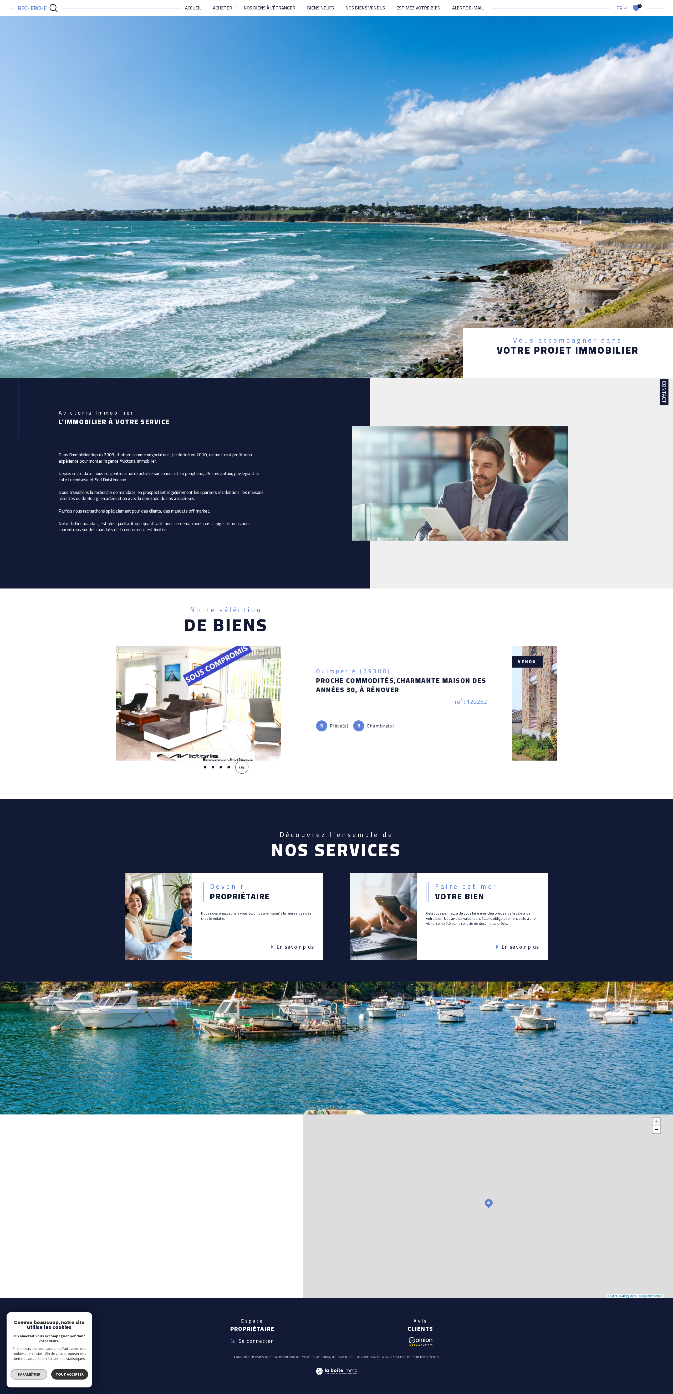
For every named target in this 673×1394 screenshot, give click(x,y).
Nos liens (399, 1357)
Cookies (434, 1357)
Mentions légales (368, 1357)
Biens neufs (320, 8)
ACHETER (222, 8)
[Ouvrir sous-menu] (236, 7)
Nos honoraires (325, 1357)
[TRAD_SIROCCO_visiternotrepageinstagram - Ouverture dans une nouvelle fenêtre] (92, 1270)
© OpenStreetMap (650, 1296)
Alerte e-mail (467, 8)
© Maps (628, 1296)
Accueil (193, 8)
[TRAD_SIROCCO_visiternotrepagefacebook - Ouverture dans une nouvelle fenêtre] (55, 1270)
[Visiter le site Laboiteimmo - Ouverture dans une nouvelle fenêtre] (336, 1377)
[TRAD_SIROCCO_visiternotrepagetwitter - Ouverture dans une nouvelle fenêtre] (73, 1270)
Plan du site (346, 1357)
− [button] (656, 1129)
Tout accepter (70, 1374)
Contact (664, 392)
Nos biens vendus (365, 8)
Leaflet (612, 1296)
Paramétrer (29, 1374)
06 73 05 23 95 (65, 1186)
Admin (386, 1357)
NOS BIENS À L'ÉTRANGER (269, 8)
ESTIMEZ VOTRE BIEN (418, 8)
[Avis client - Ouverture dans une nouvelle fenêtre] (420, 1341)
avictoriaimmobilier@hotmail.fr (83, 1200)
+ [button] (656, 1121)
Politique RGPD (416, 1357)
